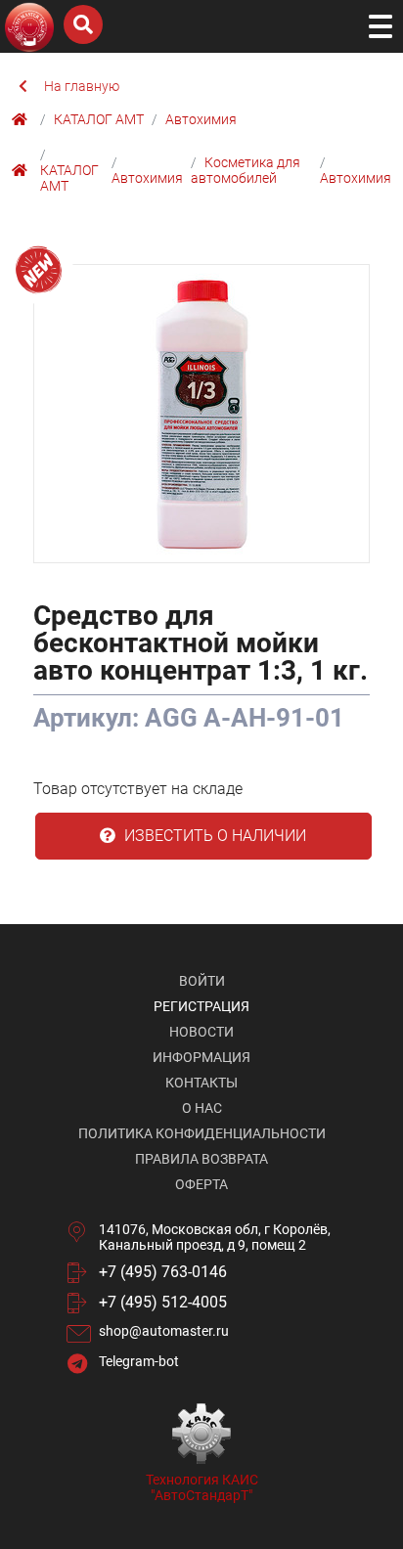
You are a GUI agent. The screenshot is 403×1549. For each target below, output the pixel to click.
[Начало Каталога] (22, 119)
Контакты (201, 1082)
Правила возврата (201, 1159)
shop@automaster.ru (164, 1331)
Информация (201, 1057)
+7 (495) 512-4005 (163, 1302)
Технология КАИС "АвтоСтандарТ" (202, 1487)
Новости (201, 1032)
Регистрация (201, 1006)
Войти (202, 981)
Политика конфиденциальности (202, 1133)
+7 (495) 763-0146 (163, 1271)
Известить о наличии (213, 835)
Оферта (201, 1184)
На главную (81, 86)
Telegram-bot (139, 1361)
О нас (202, 1108)
